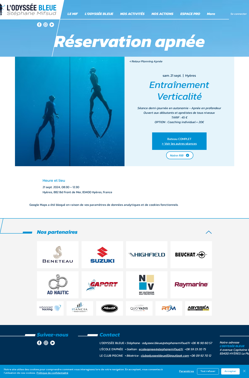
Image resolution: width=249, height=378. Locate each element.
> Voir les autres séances (179, 143)
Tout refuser (208, 371)
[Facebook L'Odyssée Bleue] (39, 24)
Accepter (230, 371)
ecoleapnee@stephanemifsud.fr (161, 349)
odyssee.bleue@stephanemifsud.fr (166, 343)
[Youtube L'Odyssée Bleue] (51, 24)
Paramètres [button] (186, 371)
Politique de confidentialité (52, 373)
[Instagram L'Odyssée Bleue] (45, 24)
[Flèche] (209, 232)
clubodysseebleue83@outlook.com (165, 355)
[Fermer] (244, 371)
